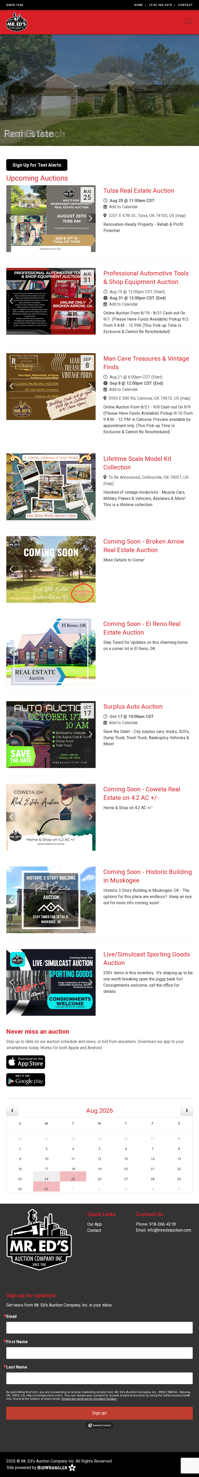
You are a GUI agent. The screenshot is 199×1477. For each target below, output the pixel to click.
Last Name (16, 1367)
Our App (94, 1224)
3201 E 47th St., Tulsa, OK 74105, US (141, 215)
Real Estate (29, 134)
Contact (185, 5)
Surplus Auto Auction (133, 706)
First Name (17, 1342)
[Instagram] (189, 1460)
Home (138, 5)
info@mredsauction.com (169, 1230)
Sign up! (99, 1413)
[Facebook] (182, 1460)
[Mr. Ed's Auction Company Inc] (16, 22)
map (180, 215)
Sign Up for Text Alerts (36, 165)
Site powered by (22, 1467)
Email (11, 1316)
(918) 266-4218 (160, 5)
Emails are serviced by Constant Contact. (89, 1399)
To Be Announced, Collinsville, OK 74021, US (149, 477)
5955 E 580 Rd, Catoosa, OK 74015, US (144, 398)
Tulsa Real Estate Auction (138, 190)
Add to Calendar (123, 206)
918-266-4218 (162, 1224)
